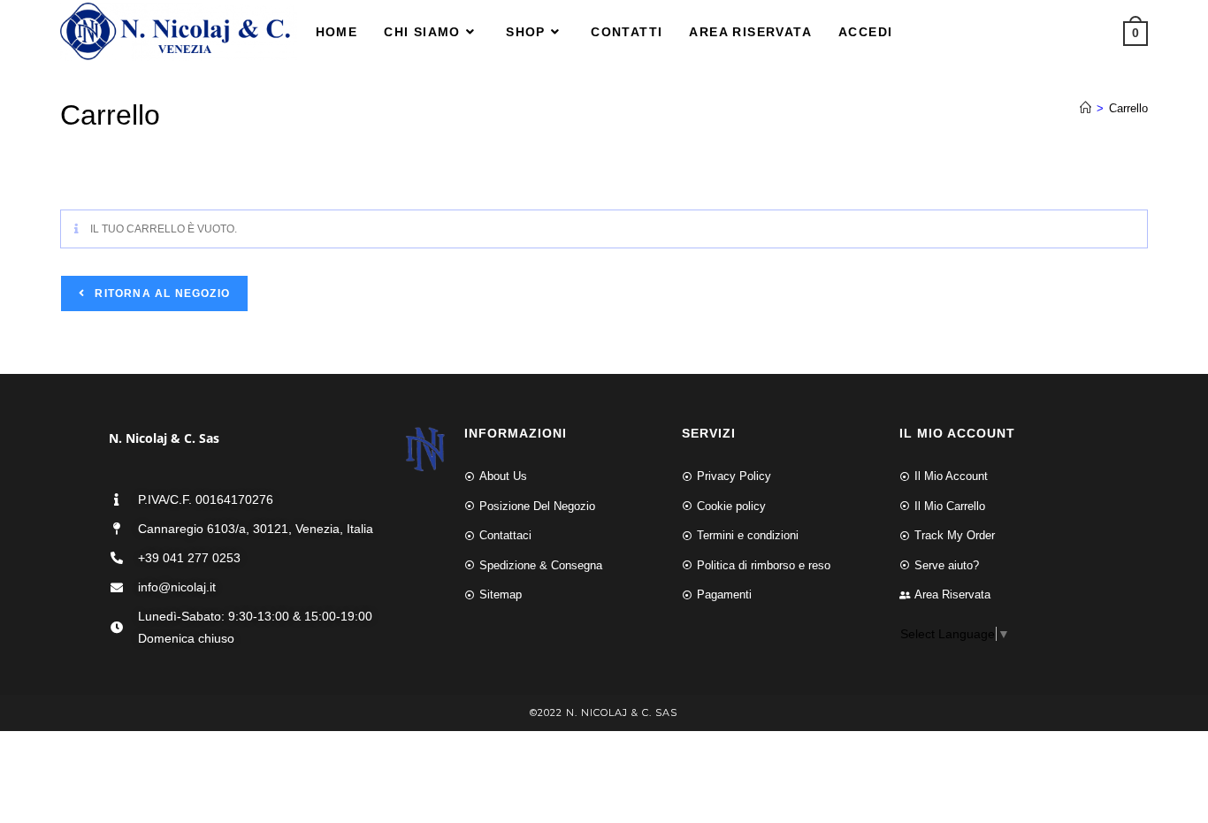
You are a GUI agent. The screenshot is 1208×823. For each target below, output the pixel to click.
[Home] (1085, 108)
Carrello (1128, 108)
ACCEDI (865, 32)
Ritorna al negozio (160, 293)
